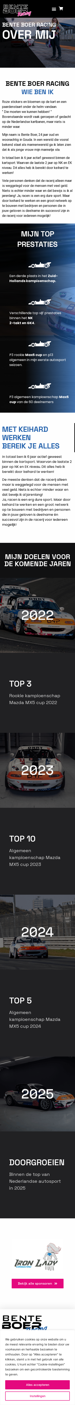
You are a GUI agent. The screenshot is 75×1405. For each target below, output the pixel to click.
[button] (54, 8)
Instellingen (37, 1396)
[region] (37, 1367)
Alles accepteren (37, 1384)
